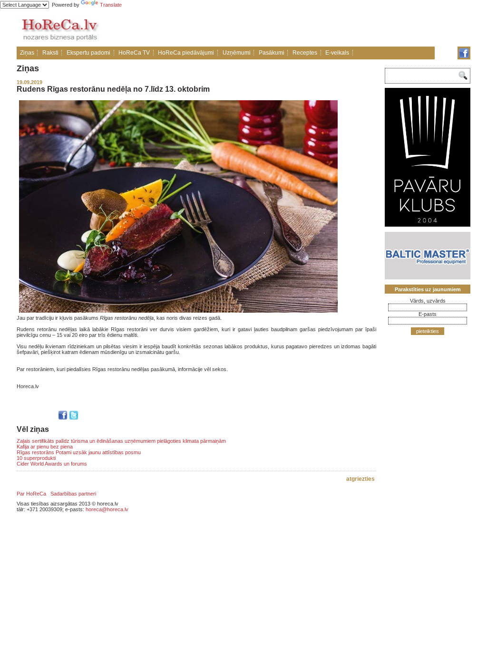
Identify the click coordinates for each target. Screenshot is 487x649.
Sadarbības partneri (73, 493)
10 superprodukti (36, 458)
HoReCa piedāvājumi (186, 52)
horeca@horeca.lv (107, 509)
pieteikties (427, 331)
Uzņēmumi (237, 52)
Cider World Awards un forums (52, 464)
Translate (111, 5)
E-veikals (337, 52)
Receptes (304, 52)
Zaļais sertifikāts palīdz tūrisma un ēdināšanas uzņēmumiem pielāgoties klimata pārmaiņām (121, 441)
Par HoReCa (31, 493)
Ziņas (27, 52)
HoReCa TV (134, 52)
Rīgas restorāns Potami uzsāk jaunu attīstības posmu (79, 452)
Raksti (50, 52)
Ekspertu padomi (88, 52)
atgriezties (360, 479)
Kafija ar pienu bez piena (45, 446)
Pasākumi (271, 52)
